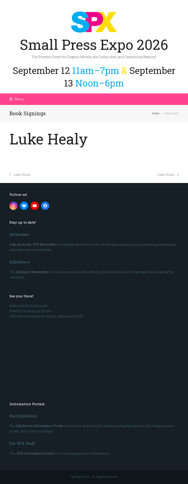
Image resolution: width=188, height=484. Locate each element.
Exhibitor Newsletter (32, 272)
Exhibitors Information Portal (39, 426)
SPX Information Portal (34, 453)
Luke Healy (20, 174)
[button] (16, 99)
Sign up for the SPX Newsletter (33, 244)
